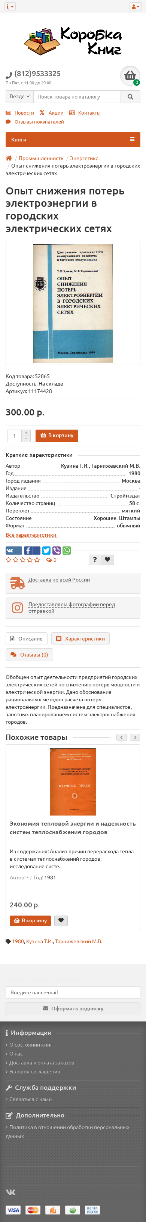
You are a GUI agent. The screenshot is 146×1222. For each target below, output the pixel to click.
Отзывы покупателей (38, 122)
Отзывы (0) (34, 655)
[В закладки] (107, 560)
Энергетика (84, 158)
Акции (56, 113)
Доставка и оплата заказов (41, 1063)
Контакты (89, 113)
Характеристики (85, 639)
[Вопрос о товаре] (95, 560)
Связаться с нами (30, 1099)
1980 (18, 941)
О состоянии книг (30, 1045)
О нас (16, 1054)
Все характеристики (31, 535)
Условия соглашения (34, 1072)
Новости (23, 113)
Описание (30, 639)
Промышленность (41, 158)
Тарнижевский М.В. (78, 941)
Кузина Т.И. (39, 941)
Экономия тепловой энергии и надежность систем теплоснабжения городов (73, 827)
